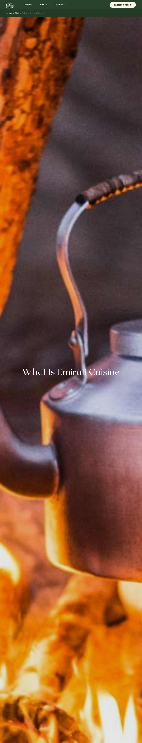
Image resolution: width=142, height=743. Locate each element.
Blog (17, 13)
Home (9, 13)
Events (43, 4)
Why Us (28, 4)
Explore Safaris (122, 4)
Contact (60, 4)
